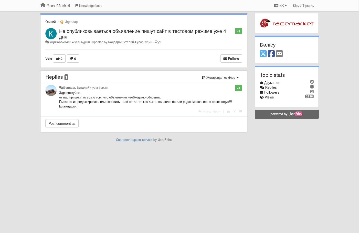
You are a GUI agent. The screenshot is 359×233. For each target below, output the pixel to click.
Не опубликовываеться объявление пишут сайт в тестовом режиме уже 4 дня (142, 33)
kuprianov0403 (60, 42)
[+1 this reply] (228, 111)
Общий (50, 21)
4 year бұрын (99, 87)
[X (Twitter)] (263, 54)
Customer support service (134, 139)
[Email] (279, 54)
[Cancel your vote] (234, 111)
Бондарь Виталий (121, 42)
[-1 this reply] (240, 111)
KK (281, 5)
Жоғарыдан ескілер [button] (220, 77)
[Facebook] (271, 54)
